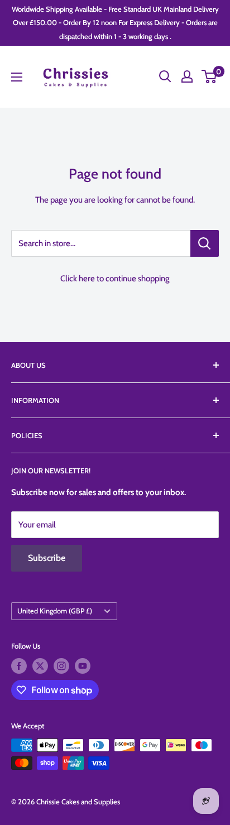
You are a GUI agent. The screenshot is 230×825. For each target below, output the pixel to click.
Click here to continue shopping (115, 279)
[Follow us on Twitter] (40, 666)
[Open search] (165, 76)
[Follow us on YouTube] (82, 666)
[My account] (187, 76)
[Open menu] (16, 77)
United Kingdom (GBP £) (54, 611)
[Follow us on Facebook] (19, 666)
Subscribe (46, 558)
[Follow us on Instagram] (61, 666)
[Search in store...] (204, 243)
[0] (210, 76)
